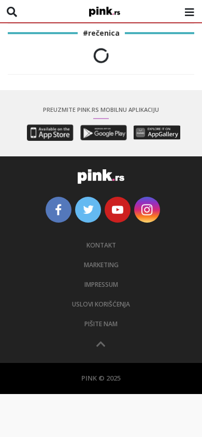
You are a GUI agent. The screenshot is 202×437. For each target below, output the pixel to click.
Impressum (101, 284)
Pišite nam (101, 323)
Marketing (101, 264)
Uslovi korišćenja (101, 304)
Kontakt (101, 245)
